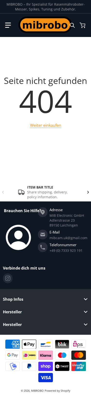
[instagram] (8, 278)
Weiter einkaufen (45, 125)
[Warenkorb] (83, 25)
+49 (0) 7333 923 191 (66, 250)
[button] (8, 25)
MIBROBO (37, 390)
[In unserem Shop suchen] (72, 25)
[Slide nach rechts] (88, 192)
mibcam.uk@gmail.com (68, 237)
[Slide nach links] (3, 192)
